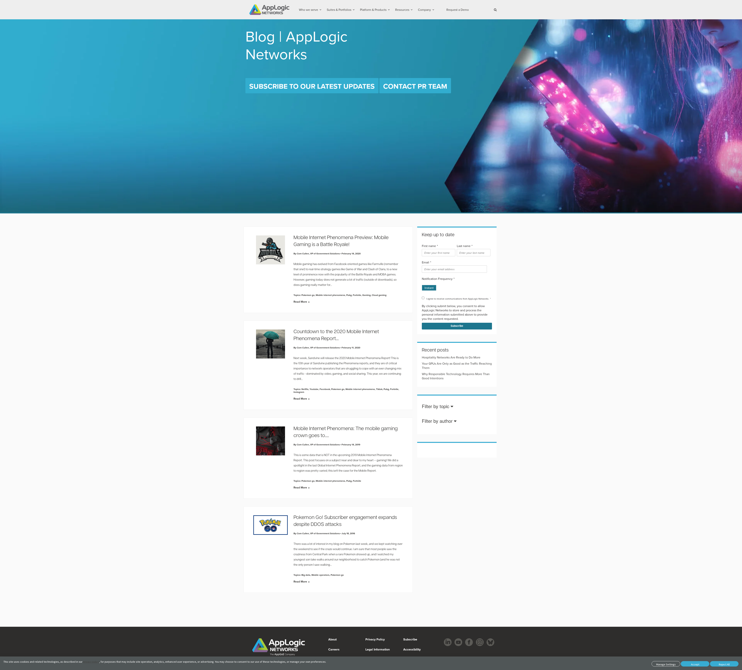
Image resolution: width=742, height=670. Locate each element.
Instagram (299, 392)
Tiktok (379, 389)
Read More (300, 302)
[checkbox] (456, 286)
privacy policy (91, 661)
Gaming (366, 295)
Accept (695, 664)
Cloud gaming (379, 295)
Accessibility (411, 649)
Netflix (304, 389)
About (332, 639)
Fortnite (357, 295)
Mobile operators (320, 575)
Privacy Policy (375, 639)
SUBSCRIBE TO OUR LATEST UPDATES (312, 86)
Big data (305, 575)
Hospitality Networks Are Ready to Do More (451, 357)
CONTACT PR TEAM (415, 86)
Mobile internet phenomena (330, 295)
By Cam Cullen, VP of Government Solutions (317, 253)
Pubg (349, 295)
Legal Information (377, 649)
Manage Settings (666, 664)
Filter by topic (436, 406)
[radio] (429, 286)
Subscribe (409, 639)
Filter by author (438, 421)
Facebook (325, 389)
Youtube (314, 389)
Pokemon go (308, 295)
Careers (334, 649)
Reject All (724, 664)
